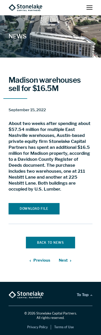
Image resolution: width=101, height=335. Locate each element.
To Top (83, 294)
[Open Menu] (89, 7)
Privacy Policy (37, 327)
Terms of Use (64, 327)
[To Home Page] (25, 7)
